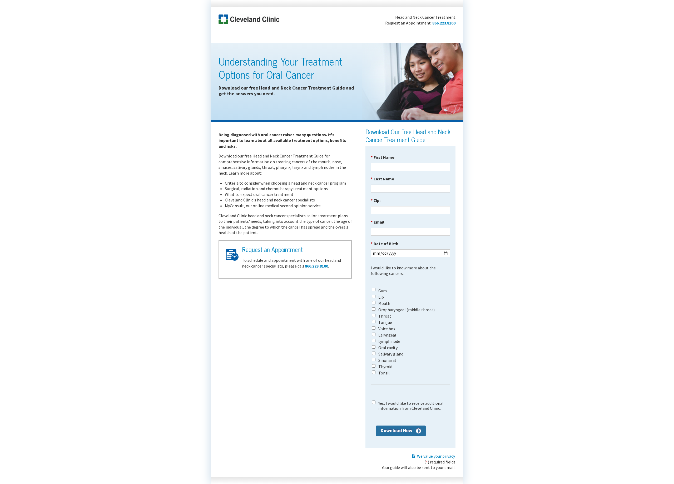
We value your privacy (435, 456)
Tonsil (384, 373)
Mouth (384, 303)
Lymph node (389, 341)
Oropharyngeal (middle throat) (406, 309)
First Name (382, 157)
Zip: (375, 200)
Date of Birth (384, 243)
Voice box (386, 328)
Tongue (385, 322)
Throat (384, 316)
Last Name (382, 178)
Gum (382, 290)
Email (377, 222)
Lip (381, 297)
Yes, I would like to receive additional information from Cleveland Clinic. (411, 406)
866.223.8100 (443, 23)
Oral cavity (388, 347)
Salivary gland (390, 354)
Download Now (396, 430)
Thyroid (385, 366)
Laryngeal (387, 335)
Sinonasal (387, 360)
